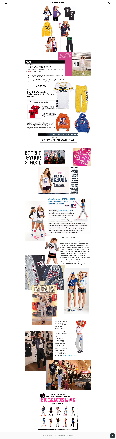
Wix (74, 435)
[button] (6, 3)
